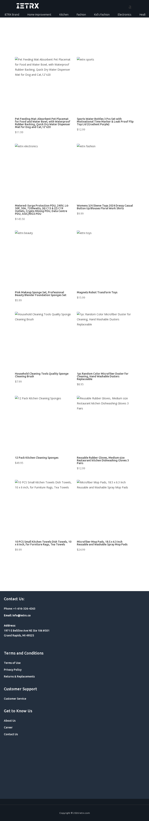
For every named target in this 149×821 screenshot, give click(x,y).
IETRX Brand (12, 14)
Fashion (81, 14)
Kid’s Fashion (102, 14)
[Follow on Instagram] (84, 788)
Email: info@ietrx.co (17, 615)
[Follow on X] (76, 788)
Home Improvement (39, 14)
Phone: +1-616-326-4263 (19, 608)
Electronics (124, 14)
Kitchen (63, 14)
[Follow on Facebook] (69, 788)
